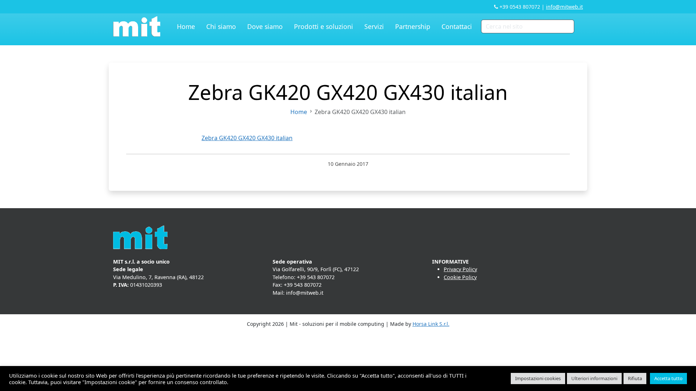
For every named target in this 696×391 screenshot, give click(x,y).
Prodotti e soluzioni (323, 26)
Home (186, 26)
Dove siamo (265, 26)
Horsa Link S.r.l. (431, 323)
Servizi (374, 26)
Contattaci (457, 26)
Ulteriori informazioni (594, 378)
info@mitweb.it (564, 6)
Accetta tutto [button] (668, 378)
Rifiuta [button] (635, 378)
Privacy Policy (460, 269)
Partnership (412, 26)
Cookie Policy (460, 277)
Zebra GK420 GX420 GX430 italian (247, 138)
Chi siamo (221, 26)
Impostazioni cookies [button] (538, 378)
